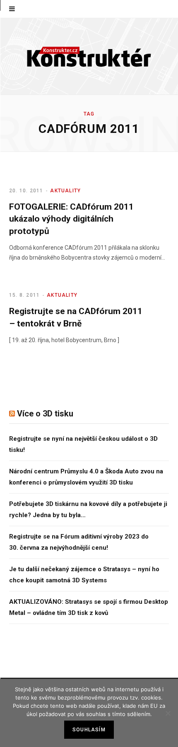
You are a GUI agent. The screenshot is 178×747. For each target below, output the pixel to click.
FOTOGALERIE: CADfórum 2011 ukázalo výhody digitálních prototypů (71, 219)
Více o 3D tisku (45, 413)
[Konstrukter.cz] (89, 56)
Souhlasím (89, 730)
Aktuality (65, 191)
